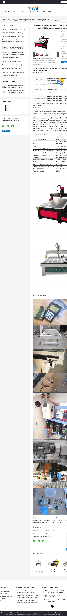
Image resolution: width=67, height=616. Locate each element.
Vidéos (23, 11)
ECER (59, 614)
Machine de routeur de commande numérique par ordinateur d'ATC (12, 48)
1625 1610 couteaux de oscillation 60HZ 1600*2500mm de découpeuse (54, 600)
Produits (16, 11)
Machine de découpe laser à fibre (12, 29)
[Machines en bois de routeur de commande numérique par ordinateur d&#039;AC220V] (4, 86)
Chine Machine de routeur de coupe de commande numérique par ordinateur (38, 613)
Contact (2, 598)
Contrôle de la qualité (6, 596)
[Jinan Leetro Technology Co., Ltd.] (33, 7)
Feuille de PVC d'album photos (11, 72)
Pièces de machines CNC (10, 76)
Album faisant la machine (9, 68)
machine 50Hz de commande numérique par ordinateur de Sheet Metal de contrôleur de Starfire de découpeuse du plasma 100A (28, 592)
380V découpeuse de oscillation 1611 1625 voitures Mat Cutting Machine (53, 591)
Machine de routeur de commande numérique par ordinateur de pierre (12, 53)
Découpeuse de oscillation (10, 58)
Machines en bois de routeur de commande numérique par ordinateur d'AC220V (16, 87)
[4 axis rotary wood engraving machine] (43, 41)
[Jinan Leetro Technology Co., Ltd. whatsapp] (9, 126)
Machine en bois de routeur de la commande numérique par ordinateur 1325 (17, 92)
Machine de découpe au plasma (11, 61)
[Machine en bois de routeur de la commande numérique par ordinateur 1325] (4, 92)
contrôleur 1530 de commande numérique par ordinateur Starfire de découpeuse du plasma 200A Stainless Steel (28, 601)
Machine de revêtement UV (10, 65)
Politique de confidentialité (8, 613)
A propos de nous (34, 11)
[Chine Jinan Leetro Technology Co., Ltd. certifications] (7, 108)
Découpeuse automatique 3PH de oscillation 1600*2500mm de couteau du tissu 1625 (54, 596)
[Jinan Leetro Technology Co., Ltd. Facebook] (4, 2)
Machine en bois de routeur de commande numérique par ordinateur (31, 19)
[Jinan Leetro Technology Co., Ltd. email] (4, 126)
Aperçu (7, 11)
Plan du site (3, 601)
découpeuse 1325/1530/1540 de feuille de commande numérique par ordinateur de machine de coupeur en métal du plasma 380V (28, 597)
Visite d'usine (46, 11)
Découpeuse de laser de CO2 (11, 33)
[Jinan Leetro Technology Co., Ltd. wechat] (13, 126)
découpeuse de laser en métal (11, 36)
